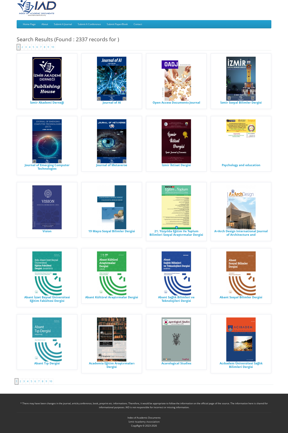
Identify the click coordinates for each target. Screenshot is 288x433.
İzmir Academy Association (144, 421)
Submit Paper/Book (117, 24)
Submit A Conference (89, 24)
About (45, 24)
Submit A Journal (63, 24)
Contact (138, 24)
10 (52, 47)
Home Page (29, 24)
